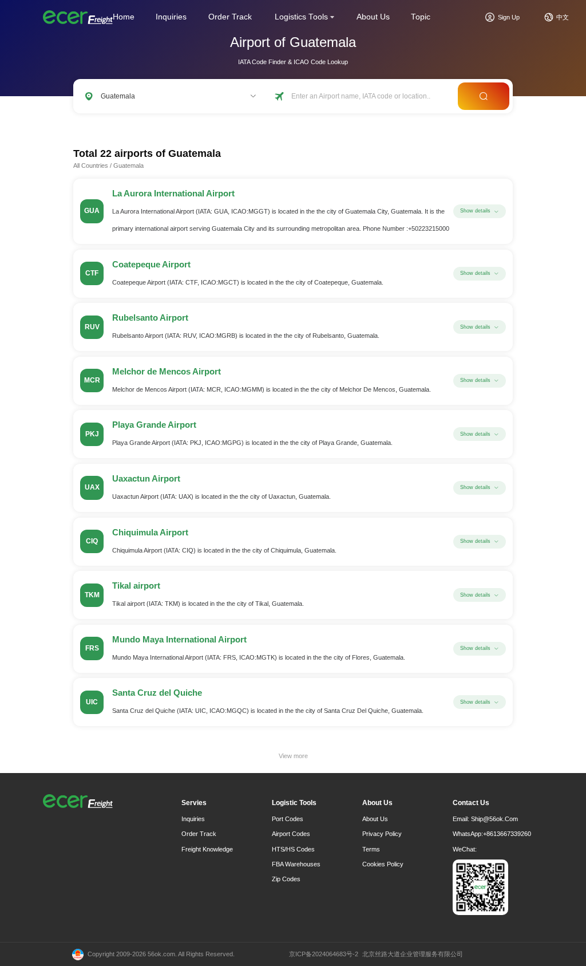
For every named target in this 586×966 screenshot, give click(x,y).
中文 (562, 17)
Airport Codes (291, 833)
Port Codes (287, 818)
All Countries (90, 165)
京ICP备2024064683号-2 (323, 954)
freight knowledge (207, 849)
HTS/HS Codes (293, 849)
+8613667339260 (507, 833)
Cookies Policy (382, 864)
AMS (228, 125)
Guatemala (128, 165)
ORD (152, 125)
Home (123, 17)
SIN (203, 125)
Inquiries (171, 17)
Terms (371, 849)
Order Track (230, 17)
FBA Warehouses (296, 864)
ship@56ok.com (494, 818)
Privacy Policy (382, 833)
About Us (373, 17)
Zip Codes (286, 879)
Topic (420, 17)
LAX (127, 125)
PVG (179, 125)
